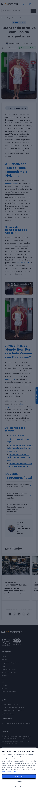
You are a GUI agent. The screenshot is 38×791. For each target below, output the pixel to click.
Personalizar (19, 787)
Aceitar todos (19, 776)
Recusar (19, 781)
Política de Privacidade (9, 771)
